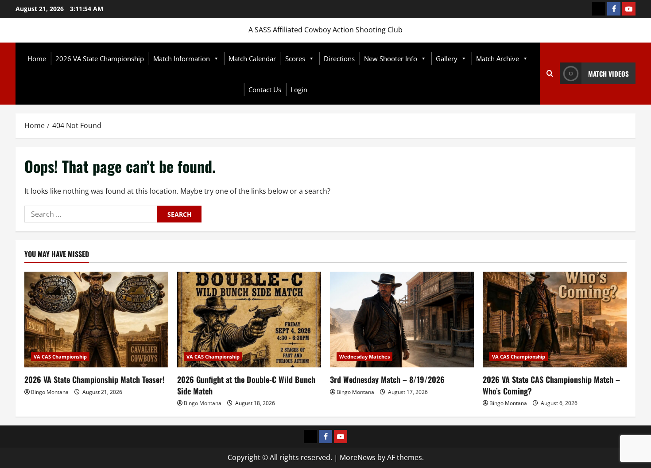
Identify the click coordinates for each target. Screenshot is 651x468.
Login (299, 89)
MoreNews (358, 457)
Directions (339, 58)
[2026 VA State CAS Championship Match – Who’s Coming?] (555, 320)
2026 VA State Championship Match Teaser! (94, 379)
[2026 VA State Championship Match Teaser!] (96, 320)
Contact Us (264, 89)
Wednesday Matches (364, 356)
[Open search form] (549, 73)
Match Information (181, 58)
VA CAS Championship (60, 356)
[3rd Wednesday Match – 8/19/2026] (402, 320)
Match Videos (608, 73)
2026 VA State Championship (99, 58)
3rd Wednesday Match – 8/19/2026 (387, 379)
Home (36, 58)
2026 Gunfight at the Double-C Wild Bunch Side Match (246, 385)
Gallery (446, 58)
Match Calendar (252, 58)
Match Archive (497, 58)
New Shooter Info (390, 58)
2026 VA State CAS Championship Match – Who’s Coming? (551, 385)
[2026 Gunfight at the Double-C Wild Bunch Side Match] (249, 320)
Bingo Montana (50, 392)
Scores (295, 58)
